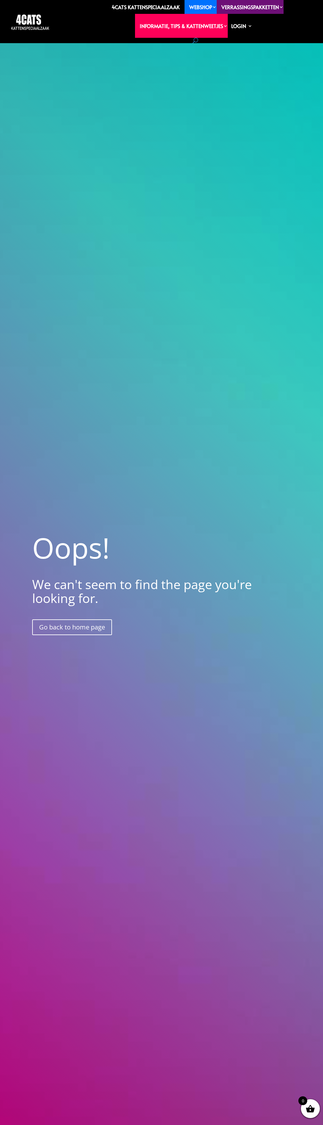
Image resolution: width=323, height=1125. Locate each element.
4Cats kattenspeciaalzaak (146, 6)
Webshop (200, 6)
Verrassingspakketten (250, 6)
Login (238, 25)
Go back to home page (72, 627)
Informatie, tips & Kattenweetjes (181, 25)
